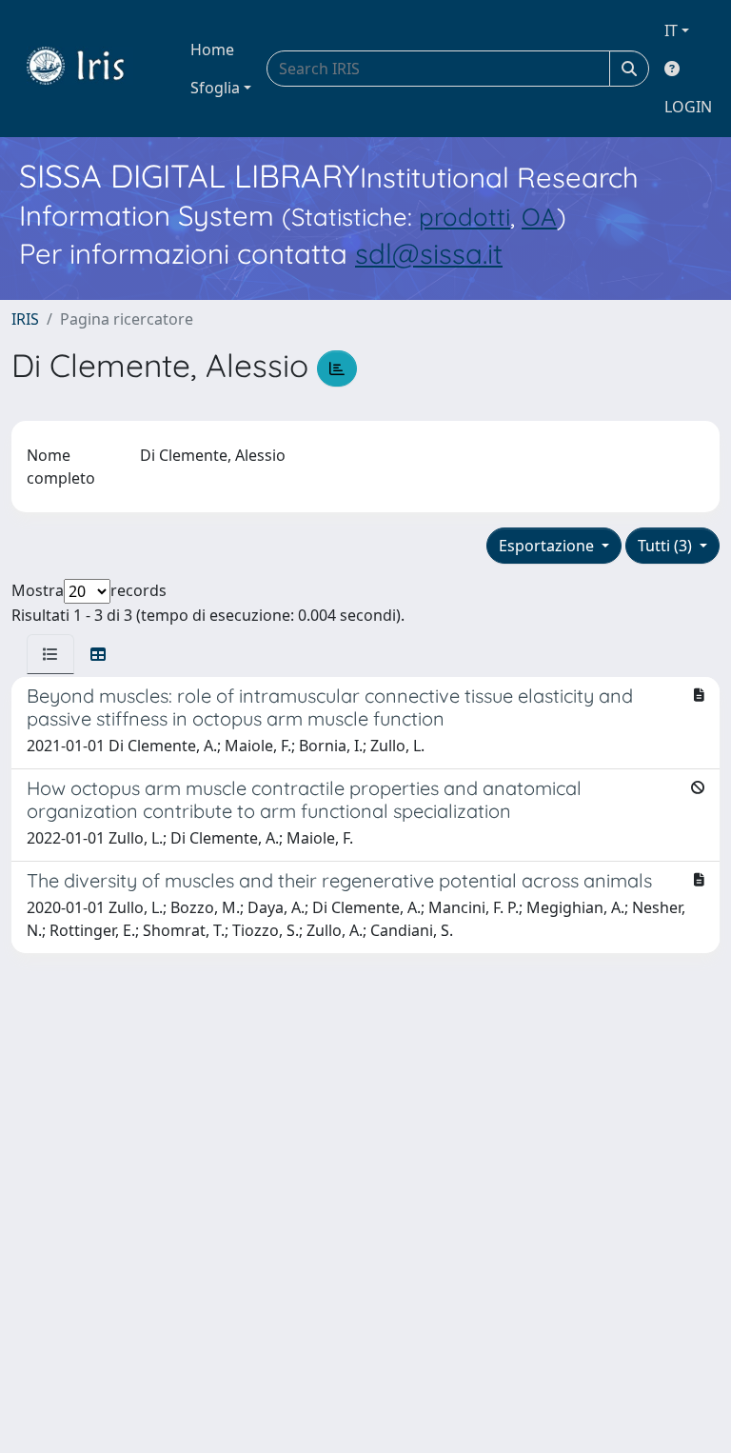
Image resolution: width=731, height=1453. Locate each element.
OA (539, 216)
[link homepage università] (89, 68)
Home (212, 49)
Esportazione (548, 545)
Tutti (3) (667, 545)
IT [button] (671, 30)
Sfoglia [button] (215, 87)
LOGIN (688, 106)
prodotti (464, 216)
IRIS (25, 319)
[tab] (50, 654)
